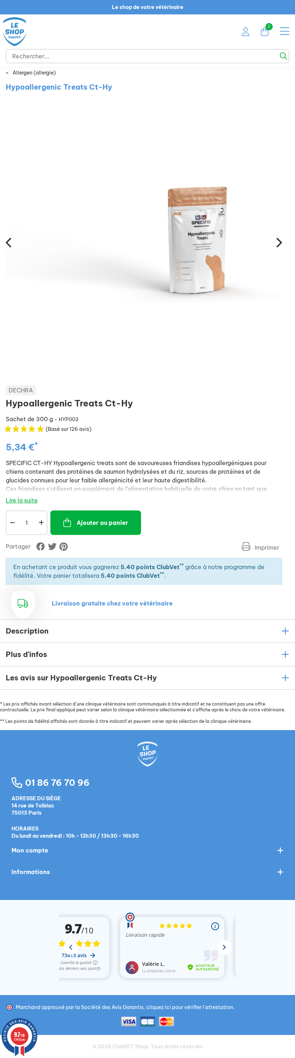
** (182, 565)
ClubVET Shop (130, 1046)
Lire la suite (22, 500)
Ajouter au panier (102, 522)
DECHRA (21, 390)
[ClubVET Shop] (147, 761)
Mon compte (30, 850)
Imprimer (266, 547)
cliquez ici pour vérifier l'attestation (189, 1007)
